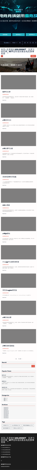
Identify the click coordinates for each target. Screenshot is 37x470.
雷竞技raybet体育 (17, 428)
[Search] (33, 366)
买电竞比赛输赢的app (28, 425)
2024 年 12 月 (6, 410)
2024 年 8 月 (6, 415)
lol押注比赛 (4, 375)
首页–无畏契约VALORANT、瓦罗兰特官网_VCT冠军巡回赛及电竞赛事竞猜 (18, 51)
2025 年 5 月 (6, 407)
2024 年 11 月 (6, 412)
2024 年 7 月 (6, 416)
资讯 (4, 400)
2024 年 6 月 (6, 417)
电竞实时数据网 (6, 428)
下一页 (20, 358)
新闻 (4, 399)
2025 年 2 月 (6, 408)
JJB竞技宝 (6, 425)
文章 (4, 398)
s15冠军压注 (4, 381)
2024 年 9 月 (6, 414)
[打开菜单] (2, 56)
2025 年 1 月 (6, 409)
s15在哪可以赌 (4, 387)
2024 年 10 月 (6, 413)
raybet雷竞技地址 (16, 425)
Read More (4, 100)
